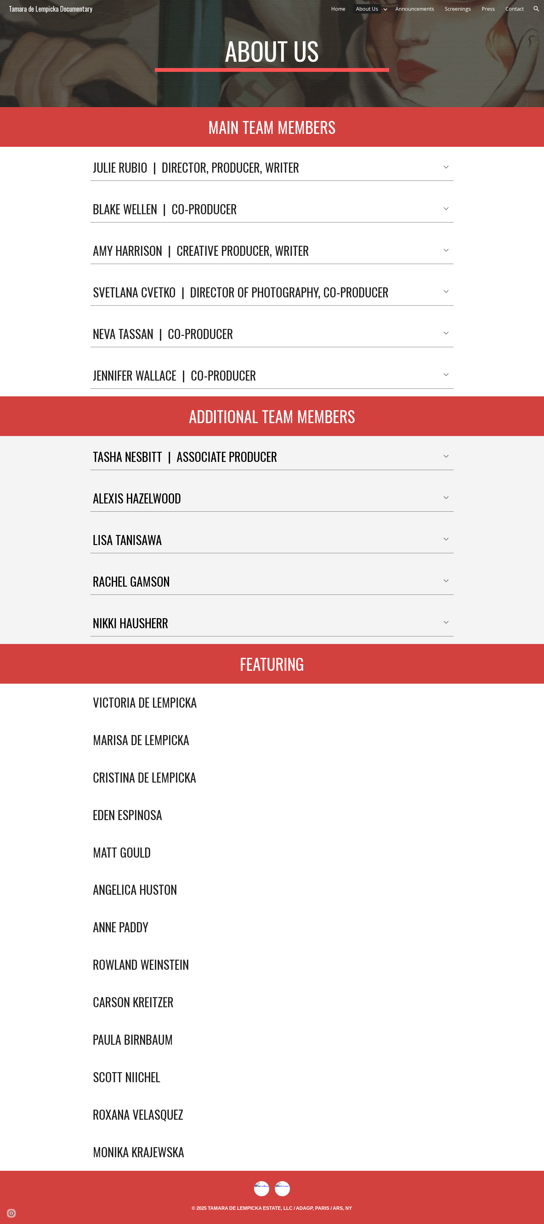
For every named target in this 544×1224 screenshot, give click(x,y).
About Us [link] (367, 8)
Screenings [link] (458, 8)
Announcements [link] (414, 8)
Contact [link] (515, 8)
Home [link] (338, 8)
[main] (272, 53)
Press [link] (488, 8)
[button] (536, 8)
